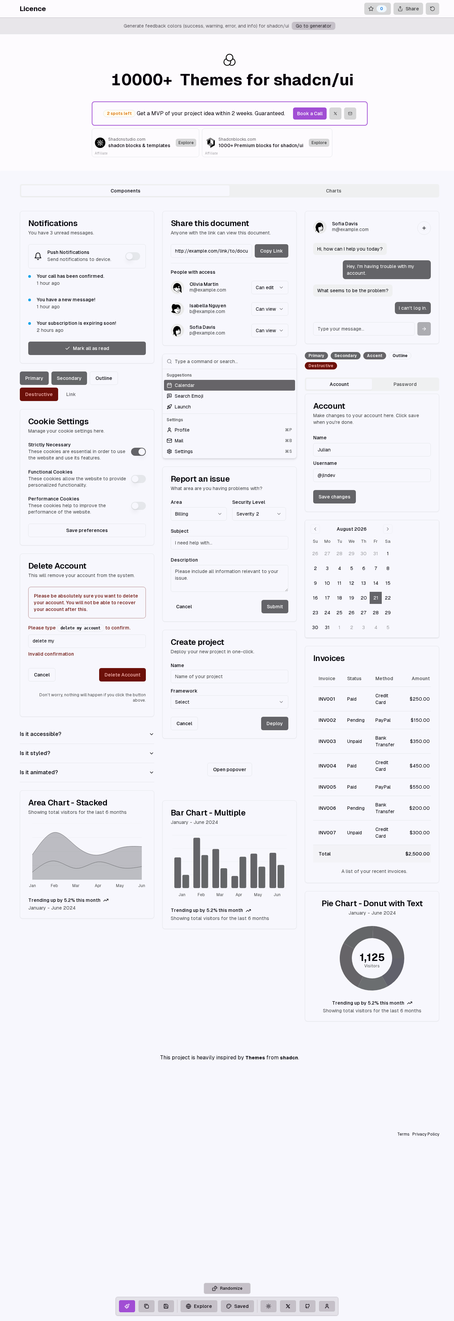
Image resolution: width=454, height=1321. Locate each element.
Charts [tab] (333, 190)
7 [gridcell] (375, 568)
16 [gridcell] (315, 598)
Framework (184, 691)
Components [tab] (125, 190)
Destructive (39, 394)
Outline (103, 378)
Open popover (229, 769)
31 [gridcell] (375, 553)
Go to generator (313, 26)
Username (325, 463)
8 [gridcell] (387, 568)
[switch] (132, 256)
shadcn (289, 1057)
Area (176, 502)
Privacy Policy (425, 1134)
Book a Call (310, 113)
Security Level (248, 502)
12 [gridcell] (351, 583)
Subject (180, 531)
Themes (255, 1057)
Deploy (274, 723)
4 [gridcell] (339, 568)
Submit (275, 606)
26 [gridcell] (315, 553)
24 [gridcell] (327, 612)
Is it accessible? (40, 734)
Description (184, 560)
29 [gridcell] (351, 553)
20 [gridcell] (364, 598)
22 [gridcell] (388, 598)
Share (412, 8)
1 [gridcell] (388, 553)
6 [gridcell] (363, 568)
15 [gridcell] (387, 583)
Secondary (69, 378)
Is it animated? (39, 772)
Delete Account (122, 674)
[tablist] (229, 190)
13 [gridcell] (363, 583)
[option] (229, 385)
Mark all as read (91, 348)
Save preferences (87, 530)
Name (177, 665)
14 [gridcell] (375, 583)
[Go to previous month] (315, 529)
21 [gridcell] (375, 598)
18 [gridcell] (339, 598)
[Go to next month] (388, 529)
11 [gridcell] (339, 583)
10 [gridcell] (327, 583)
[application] (87, 857)
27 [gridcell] (327, 553)
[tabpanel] (229, 616)
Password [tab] (405, 384)
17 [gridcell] (327, 598)
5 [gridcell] (351, 568)
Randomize (231, 1288)
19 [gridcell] (351, 598)
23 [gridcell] (315, 612)
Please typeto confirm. (79, 627)
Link (71, 394)
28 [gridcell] (339, 553)
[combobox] (269, 287)
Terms (403, 1134)
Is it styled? (35, 753)
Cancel (42, 674)
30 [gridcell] (364, 553)
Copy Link (271, 251)
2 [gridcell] (315, 568)
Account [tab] (339, 384)
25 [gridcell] (339, 612)
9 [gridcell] (315, 583)
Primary (34, 378)
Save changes (334, 496)
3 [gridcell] (327, 568)
